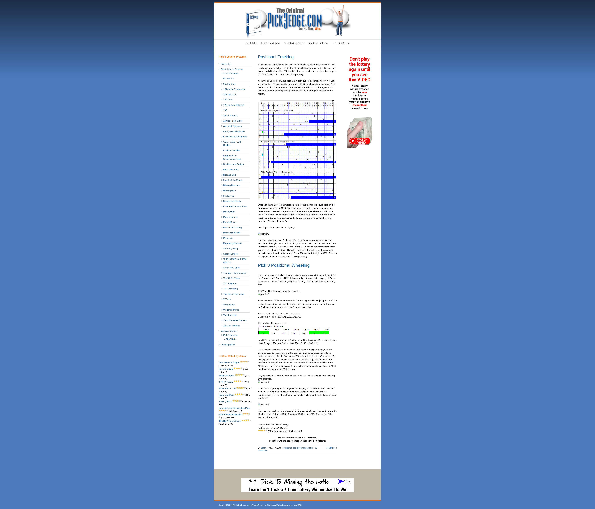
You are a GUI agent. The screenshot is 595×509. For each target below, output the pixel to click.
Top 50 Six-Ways (231, 278)
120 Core (227, 99)
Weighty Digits (230, 315)
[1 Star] (259, 430)
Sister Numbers (230, 254)
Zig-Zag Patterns (231, 325)
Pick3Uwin (231, 339)
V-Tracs (227, 299)
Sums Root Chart (231, 267)
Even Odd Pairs (231, 169)
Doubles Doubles (231, 150)
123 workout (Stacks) (233, 105)
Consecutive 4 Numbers (235, 136)
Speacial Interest (229, 331)
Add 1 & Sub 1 (230, 115)
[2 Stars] (261, 430)
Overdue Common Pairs (235, 206)
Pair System (229, 211)
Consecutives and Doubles (232, 143)
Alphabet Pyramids (232, 126)
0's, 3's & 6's (229, 84)
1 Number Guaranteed (234, 89)
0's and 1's (228, 78)
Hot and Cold (229, 174)
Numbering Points (232, 201)
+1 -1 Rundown (230, 73)
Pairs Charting (230, 217)
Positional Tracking (276, 57)
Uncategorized (306, 448)
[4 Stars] (264, 430)
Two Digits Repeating (233, 294)
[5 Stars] (266, 430)
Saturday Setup (230, 248)
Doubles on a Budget (233, 164)
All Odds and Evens (232, 121)
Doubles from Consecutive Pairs (232, 157)
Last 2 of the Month (232, 180)
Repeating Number (232, 243)
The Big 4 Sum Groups (234, 273)
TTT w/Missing (230, 288)
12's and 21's (229, 94)
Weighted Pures (231, 310)
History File (226, 64)
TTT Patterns (229, 283)
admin (263, 448)
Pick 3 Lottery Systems (232, 69)
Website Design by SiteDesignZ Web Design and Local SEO (276, 505)
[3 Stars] (263, 430)
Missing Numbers (231, 185)
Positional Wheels (232, 232)
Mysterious (228, 196)
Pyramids (227, 238)
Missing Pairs (229, 190)
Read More (330, 448)
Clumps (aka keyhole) (234, 131)
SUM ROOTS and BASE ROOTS (235, 261)
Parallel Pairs (229, 222)
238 (225, 110)
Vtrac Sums (229, 304)
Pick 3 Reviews (230, 335)
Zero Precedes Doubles (235, 320)
